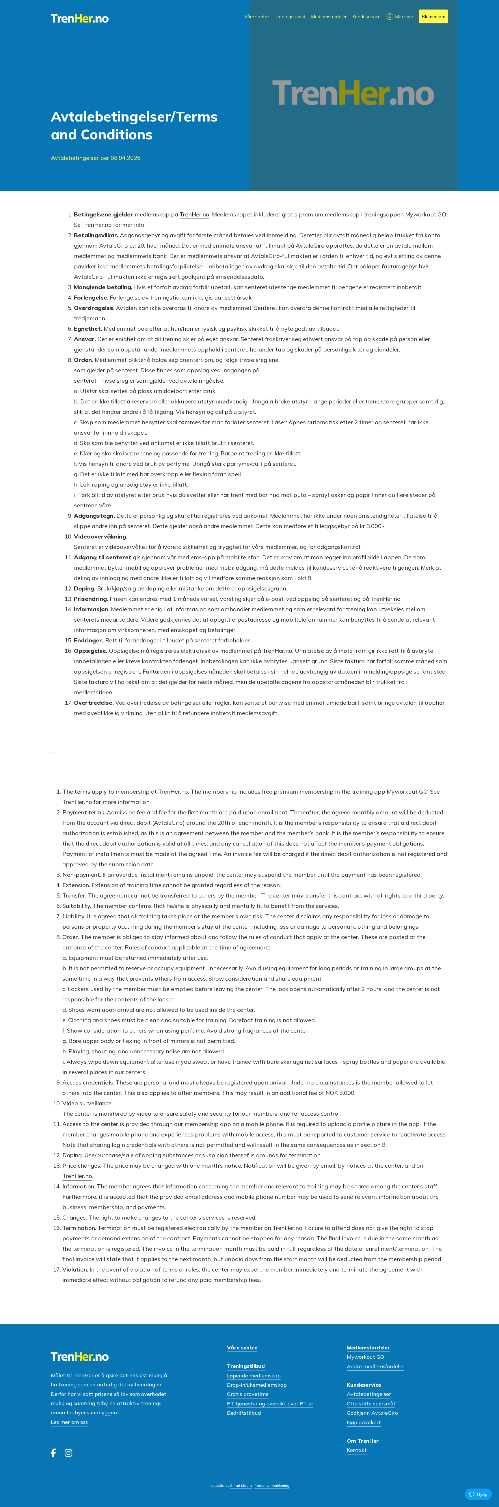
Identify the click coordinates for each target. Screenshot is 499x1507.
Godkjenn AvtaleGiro (372, 1412)
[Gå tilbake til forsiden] (80, 18)
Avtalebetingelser (369, 1394)
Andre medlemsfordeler (375, 1366)
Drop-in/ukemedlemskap (257, 1384)
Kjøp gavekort (364, 1422)
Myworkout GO (365, 1356)
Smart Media (241, 1485)
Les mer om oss (69, 1422)
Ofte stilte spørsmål (371, 1403)
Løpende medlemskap (254, 1375)
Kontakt (357, 1450)
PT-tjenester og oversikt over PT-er (270, 1403)
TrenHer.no (194, 214)
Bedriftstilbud (244, 1412)
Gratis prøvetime (248, 1394)
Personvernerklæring (271, 1485)
